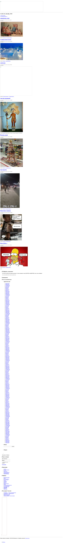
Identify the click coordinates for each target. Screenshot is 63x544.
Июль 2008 (7, 427)
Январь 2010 (7, 413)
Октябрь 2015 (7, 359)
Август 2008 (7, 426)
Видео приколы (6, 479)
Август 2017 (7, 342)
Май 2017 (6, 344)
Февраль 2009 (7, 421)
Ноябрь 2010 (7, 405)
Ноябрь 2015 (7, 358)
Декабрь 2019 (7, 320)
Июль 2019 (7, 324)
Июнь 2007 (7, 437)
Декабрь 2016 (7, 348)
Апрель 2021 (7, 308)
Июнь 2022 (7, 297)
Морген (5, 482)
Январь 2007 (7, 441)
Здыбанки (5, 481)
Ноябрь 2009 (7, 414)
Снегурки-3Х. (3, 169)
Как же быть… (3, 243)
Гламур (5, 480)
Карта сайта (5, 471)
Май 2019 (6, 326)
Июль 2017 (7, 343)
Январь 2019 (7, 329)
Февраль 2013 (7, 384)
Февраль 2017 (7, 347)
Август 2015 (7, 361)
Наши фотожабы (6, 483)
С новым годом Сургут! (5, 39)
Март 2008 (7, 430)
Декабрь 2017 (7, 339)
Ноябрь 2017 (7, 340)
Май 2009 (6, 419)
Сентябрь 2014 (7, 369)
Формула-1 (5, 488)
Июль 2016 (7, 352)
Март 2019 (7, 327)
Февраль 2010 (7, 412)
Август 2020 (7, 314)
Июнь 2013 (7, 381)
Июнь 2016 (7, 353)
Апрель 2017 (7, 345)
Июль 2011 (7, 399)
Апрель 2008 (7, 429)
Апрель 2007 (7, 438)
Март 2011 (7, 402)
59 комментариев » (8, 267)
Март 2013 (7, 383)
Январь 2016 (7, 357)
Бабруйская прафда (6, 477)
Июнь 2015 (7, 362)
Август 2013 (7, 379)
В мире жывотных (5, 96)
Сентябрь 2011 (7, 397)
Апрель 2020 (7, 317)
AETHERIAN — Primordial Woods (9, 493)
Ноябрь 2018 (7, 330)
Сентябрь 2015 (7, 360)
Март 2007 (7, 439)
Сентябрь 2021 (7, 304)
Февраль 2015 (7, 365)
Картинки (4, 37)
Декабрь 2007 (7, 432)
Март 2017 (7, 346)
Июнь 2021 (7, 306)
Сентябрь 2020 (7, 313)
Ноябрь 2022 (7, 293)
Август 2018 (7, 333)
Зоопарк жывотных (6, 472)
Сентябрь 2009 (7, 416)
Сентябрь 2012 (7, 388)
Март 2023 (7, 290)
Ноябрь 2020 (7, 312)
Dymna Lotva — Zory (7, 494)
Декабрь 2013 (7, 376)
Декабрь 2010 (7, 404)
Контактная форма (6, 469)
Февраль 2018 (7, 337)
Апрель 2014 (7, 373)
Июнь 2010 (7, 409)
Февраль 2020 (7, 319)
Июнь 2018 (7, 334)
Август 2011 (7, 398)
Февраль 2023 (7, 291)
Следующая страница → (4, 16)
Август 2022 (7, 295)
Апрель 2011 (7, 401)
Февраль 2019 (7, 328)
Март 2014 (7, 374)
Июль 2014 (7, 371)
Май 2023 (6, 288)
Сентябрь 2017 (7, 341)
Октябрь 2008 (7, 424)
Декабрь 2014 (7, 367)
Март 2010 (7, 411)
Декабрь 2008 (7, 423)
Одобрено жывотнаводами (8, 485)
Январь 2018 (7, 338)
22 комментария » (8, 241)
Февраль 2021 (7, 309)
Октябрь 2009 (7, 415)
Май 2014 (6, 372)
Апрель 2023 (7, 289)
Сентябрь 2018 (7, 332)
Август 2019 (7, 323)
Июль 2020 (7, 315)
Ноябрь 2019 (7, 321)
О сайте (5, 470)
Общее (4, 241)
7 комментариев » (11, 96)
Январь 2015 (7, 366)
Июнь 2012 (7, 390)
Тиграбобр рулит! (6, 486)
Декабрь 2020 (7, 311)
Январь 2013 (7, 385)
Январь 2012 (7, 394)
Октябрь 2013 (7, 378)
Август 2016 (7, 351)
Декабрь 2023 (7, 283)
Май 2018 (6, 335)
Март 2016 (7, 355)
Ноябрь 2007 (7, 433)
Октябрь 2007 (7, 434)
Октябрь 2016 (7, 350)
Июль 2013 (7, 380)
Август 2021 (7, 305)
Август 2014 (7, 370)
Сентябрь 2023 (7, 285)
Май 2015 (6, 363)
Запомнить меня (5, 462)
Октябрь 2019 (7, 322)
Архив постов (27, 538)
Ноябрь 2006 (7, 442)
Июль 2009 (7, 417)
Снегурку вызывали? (5, 98)
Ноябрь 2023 (7, 284)
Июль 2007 (7, 436)
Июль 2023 (7, 287)
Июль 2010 (7, 408)
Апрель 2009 (7, 420)
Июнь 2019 (7, 325)
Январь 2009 (7, 422)
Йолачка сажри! (4, 135)
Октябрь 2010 (7, 406)
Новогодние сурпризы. (5, 210)
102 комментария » (9, 37)
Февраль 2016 (7, 356)
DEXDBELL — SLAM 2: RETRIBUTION (10, 492)
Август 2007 (7, 435)
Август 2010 (7, 407)
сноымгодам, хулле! (4, 18)
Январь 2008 (7, 431)
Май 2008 (6, 428)
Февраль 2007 (7, 440)
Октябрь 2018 (7, 331)
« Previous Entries (2, 15)
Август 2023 (7, 286)
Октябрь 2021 (7, 303)
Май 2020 (6, 316)
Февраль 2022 (7, 300)
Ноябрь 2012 (7, 386)
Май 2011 (6, 400)
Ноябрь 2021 (7, 302)
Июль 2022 (7, 296)
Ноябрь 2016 (7, 349)
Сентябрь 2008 (7, 425)
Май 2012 (6, 391)
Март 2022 (7, 299)
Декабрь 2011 (7, 395)
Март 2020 (7, 318)
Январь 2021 (7, 310)
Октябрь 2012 (7, 387)
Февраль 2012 (7, 393)
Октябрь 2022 (7, 294)
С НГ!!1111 (2, 63)
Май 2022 (6, 298)
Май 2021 (6, 307)
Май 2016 (6, 354)
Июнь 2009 (7, 418)
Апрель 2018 (7, 336)
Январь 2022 (7, 301)
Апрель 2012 (7, 392)
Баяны (5, 478)
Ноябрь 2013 (7, 377)
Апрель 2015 (7, 364)
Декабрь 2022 (7, 292)
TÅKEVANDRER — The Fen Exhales (9, 495)
